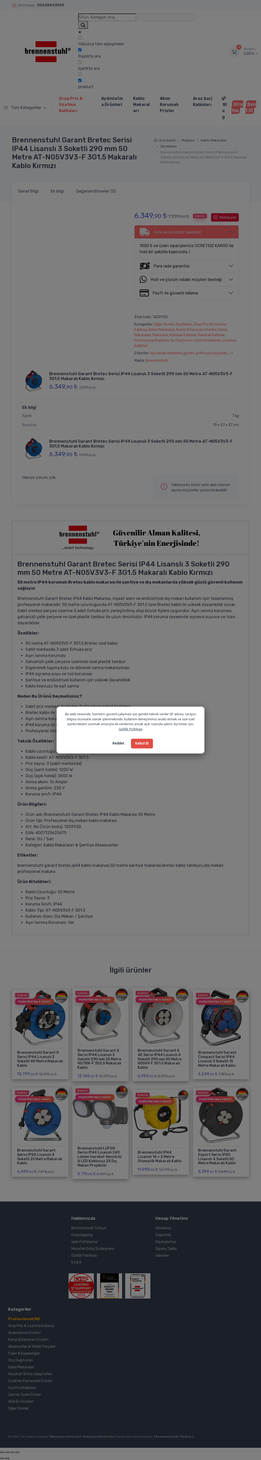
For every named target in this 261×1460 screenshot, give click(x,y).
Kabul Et (142, 743)
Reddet (118, 743)
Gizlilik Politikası (130, 729)
